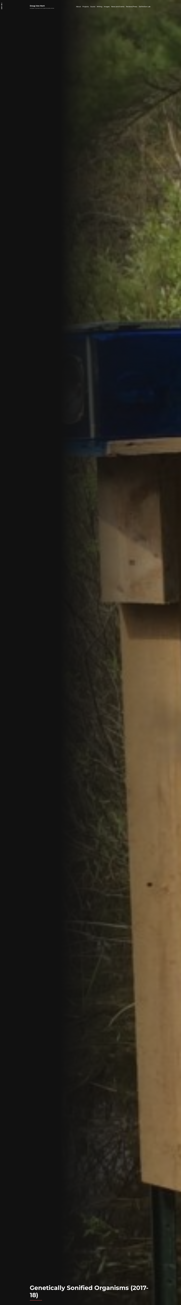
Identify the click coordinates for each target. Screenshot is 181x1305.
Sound (92, 7)
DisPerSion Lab (144, 7)
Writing (99, 7)
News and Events (117, 7)
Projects (85, 7)
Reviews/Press (131, 7)
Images (107, 7)
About (78, 7)
